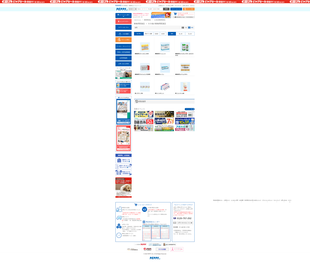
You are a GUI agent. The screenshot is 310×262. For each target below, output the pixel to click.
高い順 (190, 33)
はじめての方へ (137, 17)
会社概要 (241, 200)
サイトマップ (178, 5)
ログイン (192, 5)
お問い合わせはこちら (184, 222)
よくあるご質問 (169, 5)
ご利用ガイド (161, 5)
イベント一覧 (189, 109)
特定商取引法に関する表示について (252, 200)
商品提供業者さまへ (218, 200)
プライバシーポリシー (267, 200)
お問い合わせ (186, 5)
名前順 (163, 33)
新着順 (156, 33)
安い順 (180, 33)
